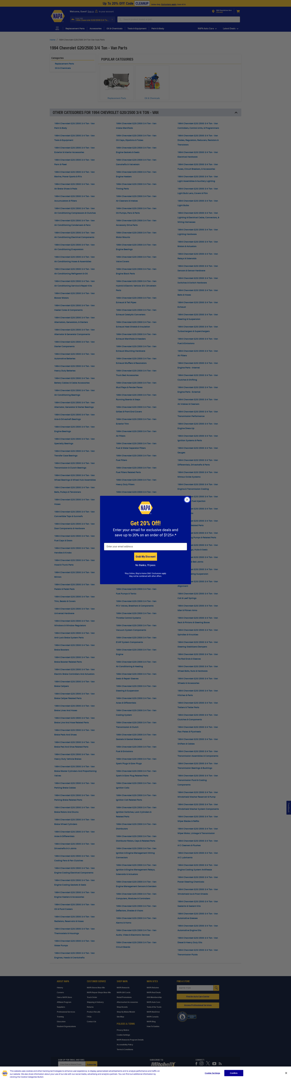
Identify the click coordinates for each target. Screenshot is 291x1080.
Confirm (233, 1073)
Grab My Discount (146, 556)
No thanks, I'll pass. (145, 565)
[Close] (286, 1073)
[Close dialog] (187, 499)
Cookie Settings (212, 1073)
